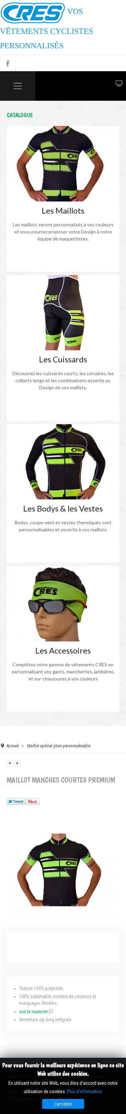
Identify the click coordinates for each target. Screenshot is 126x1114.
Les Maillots (63, 210)
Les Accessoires (63, 650)
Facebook (7, 63)
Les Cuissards (63, 359)
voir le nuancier (33, 1011)
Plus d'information (84, 1091)
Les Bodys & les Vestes (63, 508)
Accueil (12, 745)
